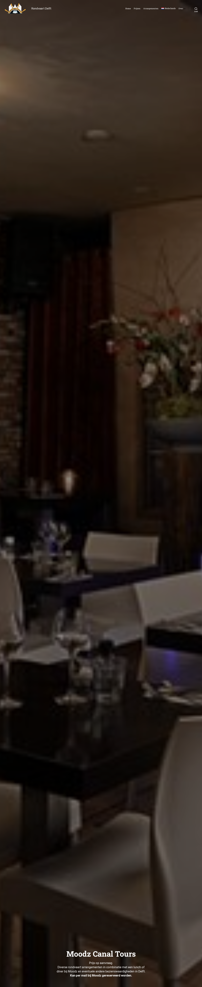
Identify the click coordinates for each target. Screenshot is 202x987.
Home (128, 8)
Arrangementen (150, 8)
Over (181, 8)
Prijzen (137, 8)
